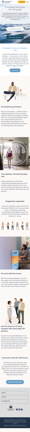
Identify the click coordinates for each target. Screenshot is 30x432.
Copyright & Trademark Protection (11, 425)
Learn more (15, 70)
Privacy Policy (23, 425)
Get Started (22, 2)
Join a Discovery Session (15, 29)
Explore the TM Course (15, 37)
